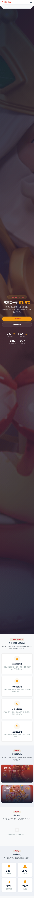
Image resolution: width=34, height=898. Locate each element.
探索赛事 (18, 319)
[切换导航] (31, 2)
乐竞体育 (7, 2)
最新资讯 (18, 324)
